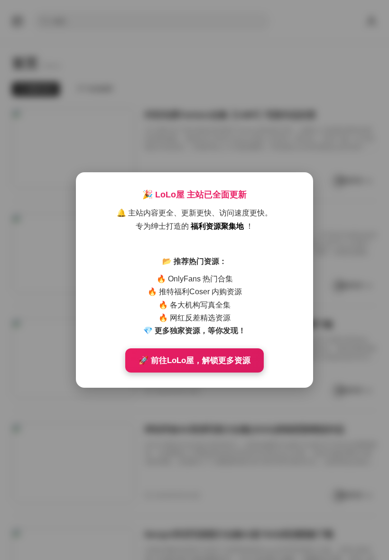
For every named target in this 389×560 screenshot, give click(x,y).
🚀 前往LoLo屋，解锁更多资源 (194, 360)
